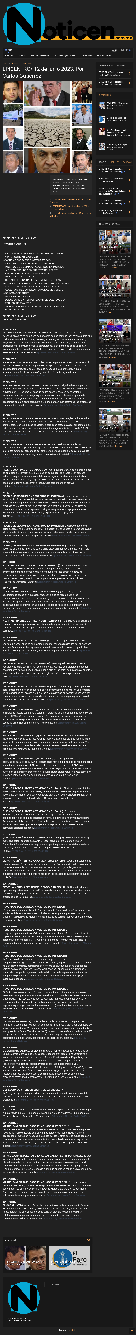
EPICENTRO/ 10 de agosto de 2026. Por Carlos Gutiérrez (113, 336)
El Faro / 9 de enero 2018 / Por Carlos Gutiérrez (66, 1263)
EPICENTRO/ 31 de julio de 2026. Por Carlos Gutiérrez (113, 291)
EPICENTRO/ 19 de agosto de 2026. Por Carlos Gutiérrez (113, 425)
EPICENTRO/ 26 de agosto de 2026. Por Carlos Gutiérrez (118, 105)
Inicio (5, 63)
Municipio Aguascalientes (66, 56)
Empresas (87, 56)
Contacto (55, 1284)
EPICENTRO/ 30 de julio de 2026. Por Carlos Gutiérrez (113, 247)
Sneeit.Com (73, 1330)
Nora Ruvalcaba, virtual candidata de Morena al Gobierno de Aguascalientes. (119, 132)
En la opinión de (104, 56)
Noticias (22, 56)
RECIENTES (105, 95)
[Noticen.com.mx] (68, 44)
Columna (9, 56)
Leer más (113, 268)
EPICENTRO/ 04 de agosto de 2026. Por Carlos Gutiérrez (113, 380)
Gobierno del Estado (40, 56)
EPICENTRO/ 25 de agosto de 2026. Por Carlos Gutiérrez (118, 147)
